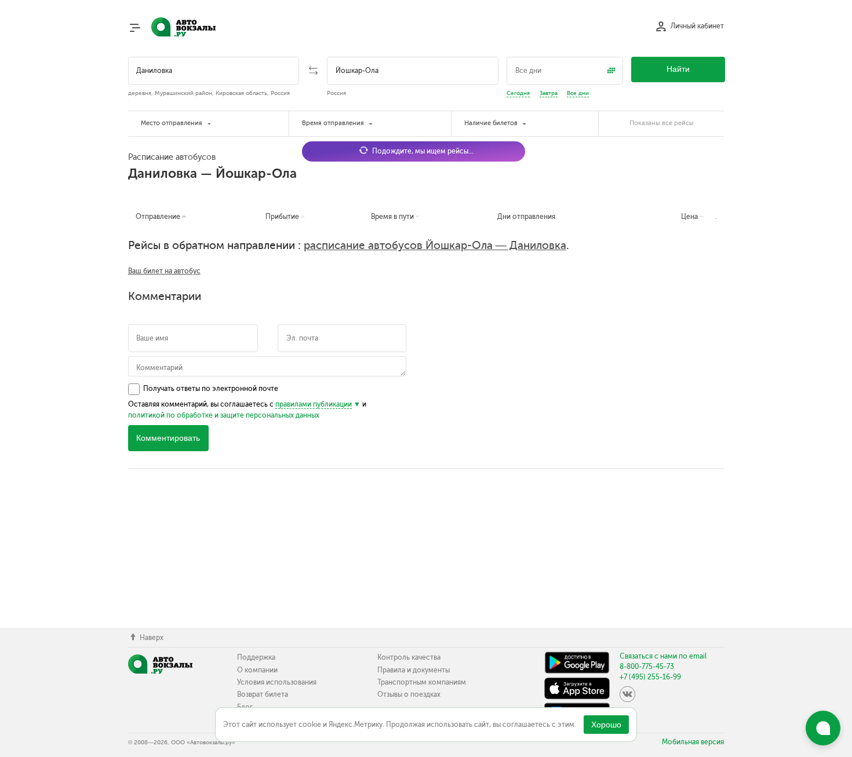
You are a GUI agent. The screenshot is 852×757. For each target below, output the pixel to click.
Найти (678, 69)
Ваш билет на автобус (164, 271)
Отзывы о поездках (408, 694)
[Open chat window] (823, 728)
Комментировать (168, 438)
